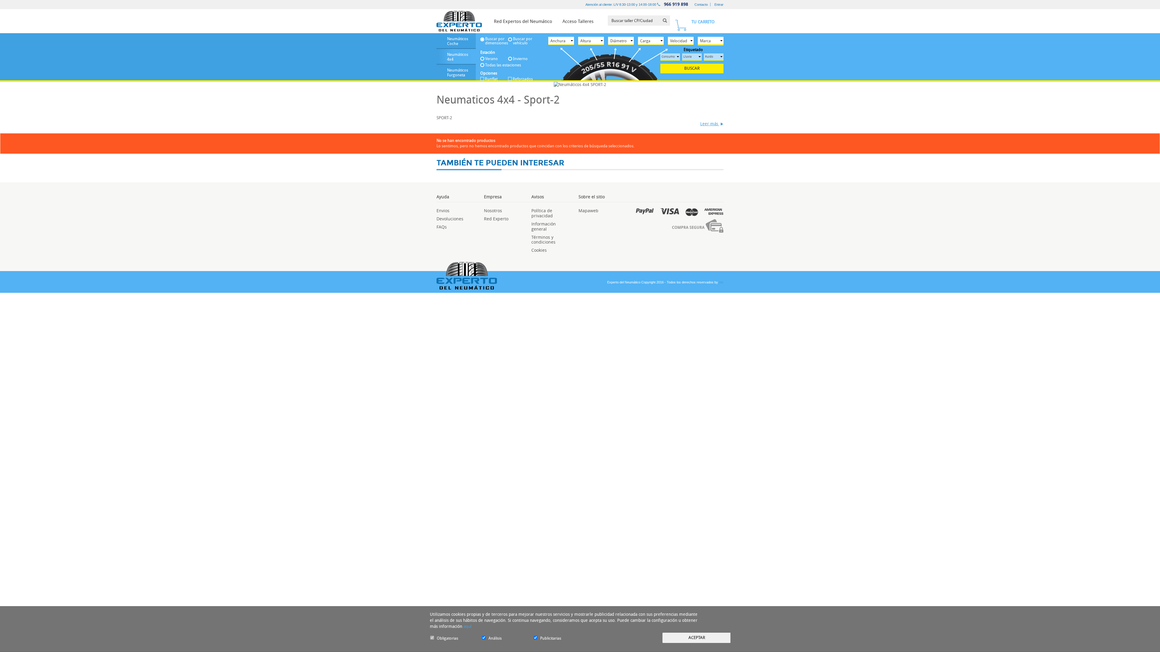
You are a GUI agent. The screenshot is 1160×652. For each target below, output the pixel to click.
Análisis (495, 638)
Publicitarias (550, 638)
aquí (467, 626)
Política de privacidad (542, 213)
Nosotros (493, 210)
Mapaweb (588, 210)
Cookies (539, 250)
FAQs (442, 227)
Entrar (718, 4)
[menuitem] (523, 21)
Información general (543, 226)
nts (721, 282)
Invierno (520, 58)
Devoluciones (450, 219)
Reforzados (523, 79)
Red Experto (496, 219)
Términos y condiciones (543, 239)
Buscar (692, 68)
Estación (487, 52)
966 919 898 (675, 4)
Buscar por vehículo (522, 41)
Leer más (709, 123)
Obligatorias (447, 638)
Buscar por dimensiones (496, 41)
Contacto (701, 4)
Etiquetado (693, 50)
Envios (443, 210)
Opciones (488, 73)
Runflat (491, 79)
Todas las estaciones (503, 65)
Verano (491, 58)
